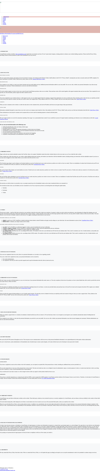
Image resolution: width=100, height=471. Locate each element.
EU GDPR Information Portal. (48, 378)
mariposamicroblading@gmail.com (7, 470)
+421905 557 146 (4, 469)
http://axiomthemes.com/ (21, 54)
